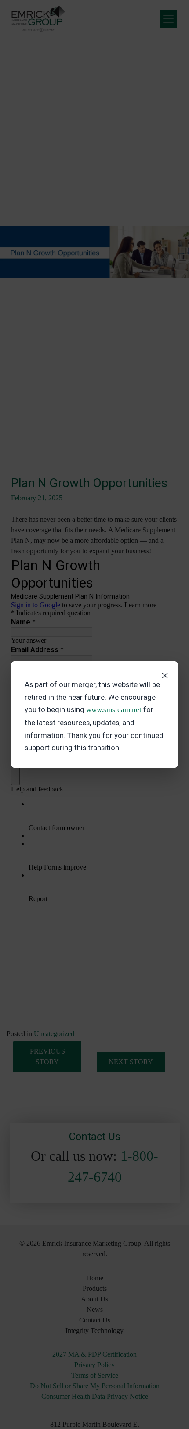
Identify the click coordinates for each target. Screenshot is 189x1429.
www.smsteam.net (114, 710)
